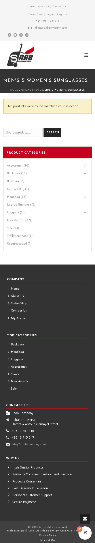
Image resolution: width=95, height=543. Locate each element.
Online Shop (30, 90)
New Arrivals (16, 220)
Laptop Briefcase (19, 204)
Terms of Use (47, 540)
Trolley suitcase (17, 236)
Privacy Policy (47, 535)
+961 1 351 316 (50, 21)
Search (53, 132)
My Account (19, 318)
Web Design (15, 530)
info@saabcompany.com (50, 27)
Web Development (41, 530)
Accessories (15, 165)
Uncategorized (17, 243)
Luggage (13, 212)
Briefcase (13, 181)
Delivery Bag (15, 189)
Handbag (13, 197)
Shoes (15, 374)
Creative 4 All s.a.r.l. (74, 530)
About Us (17, 296)
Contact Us (19, 310)
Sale (10, 228)
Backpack (13, 173)
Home (14, 90)
